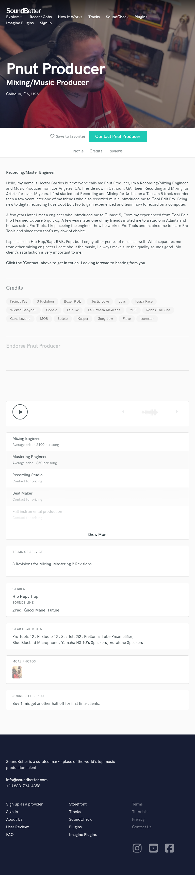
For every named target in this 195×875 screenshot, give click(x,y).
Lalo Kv (72, 310)
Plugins (141, 17)
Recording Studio (27, 475)
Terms (137, 804)
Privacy (138, 819)
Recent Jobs (41, 17)
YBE (133, 310)
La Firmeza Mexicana (104, 310)
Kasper (82, 319)
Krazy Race (144, 301)
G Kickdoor (45, 301)
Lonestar (147, 319)
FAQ (10, 834)
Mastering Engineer (29, 456)
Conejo (51, 310)
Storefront (78, 804)
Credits (96, 151)
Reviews (115, 151)
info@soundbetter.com (26, 780)
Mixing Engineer (26, 438)
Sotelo (63, 319)
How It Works (70, 17)
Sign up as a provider (24, 804)
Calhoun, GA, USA (22, 94)
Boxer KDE (72, 301)
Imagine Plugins (20, 23)
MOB (44, 319)
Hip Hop (19, 596)
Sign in (46, 23)
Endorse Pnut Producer (33, 346)
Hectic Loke (100, 301)
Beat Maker (22, 493)
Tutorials (140, 812)
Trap (34, 596)
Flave (127, 319)
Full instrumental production (37, 511)
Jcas (122, 301)
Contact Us (142, 827)
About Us (14, 819)
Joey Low (105, 319)
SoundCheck (117, 17)
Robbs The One (158, 310)
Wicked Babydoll (23, 310)
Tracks (94, 17)
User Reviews (17, 827)
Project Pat (18, 301)
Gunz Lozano (20, 319)
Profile (78, 151)
